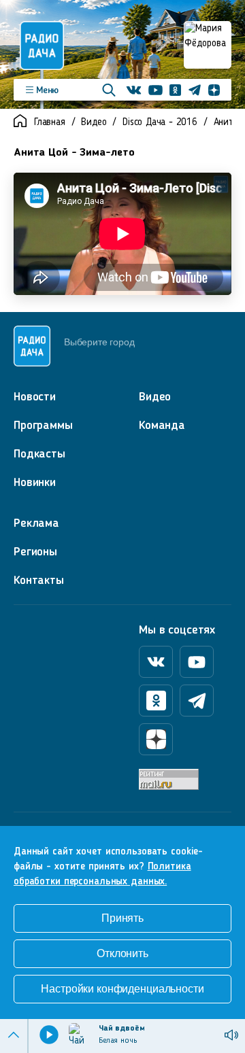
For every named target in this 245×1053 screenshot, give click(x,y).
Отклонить (122, 953)
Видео (93, 123)
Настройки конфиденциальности (122, 989)
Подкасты (39, 454)
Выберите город (99, 341)
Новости (35, 397)
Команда (162, 425)
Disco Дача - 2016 (159, 123)
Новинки (35, 483)
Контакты (39, 580)
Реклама (36, 523)
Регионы (35, 552)
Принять (122, 918)
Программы (43, 425)
